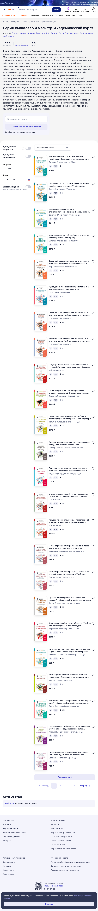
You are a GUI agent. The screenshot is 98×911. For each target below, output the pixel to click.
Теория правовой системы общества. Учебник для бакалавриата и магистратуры (70, 624)
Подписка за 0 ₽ (8, 15)
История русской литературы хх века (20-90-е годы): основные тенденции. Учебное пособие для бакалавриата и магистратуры (69, 572)
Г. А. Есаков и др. (56, 499)
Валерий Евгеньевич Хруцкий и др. (64, 396)
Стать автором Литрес (61, 840)
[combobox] (35, 9)
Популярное (47, 15)
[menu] (52, 148)
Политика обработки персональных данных (70, 862)
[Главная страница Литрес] (8, 9)
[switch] (28, 148)
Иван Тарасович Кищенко (60, 680)
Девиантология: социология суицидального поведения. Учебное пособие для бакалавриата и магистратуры (69, 443)
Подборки (70, 15)
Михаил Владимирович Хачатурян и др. (66, 732)
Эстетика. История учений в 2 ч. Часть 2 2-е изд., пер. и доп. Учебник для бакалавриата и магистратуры (69, 314)
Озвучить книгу (58, 845)
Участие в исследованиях (14, 832)
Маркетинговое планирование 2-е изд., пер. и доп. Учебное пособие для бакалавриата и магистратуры (70, 701)
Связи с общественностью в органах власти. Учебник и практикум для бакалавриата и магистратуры (69, 262)
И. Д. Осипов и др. (57, 370)
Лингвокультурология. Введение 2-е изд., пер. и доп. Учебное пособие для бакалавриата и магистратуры (70, 650)
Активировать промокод (14, 858)
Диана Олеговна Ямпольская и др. (64, 706)
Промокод (23, 15)
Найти (56, 10)
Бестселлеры (9, 862)
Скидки (60, 15)
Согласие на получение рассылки (66, 866)
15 (73, 785)
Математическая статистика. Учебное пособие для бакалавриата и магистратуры (69, 157)
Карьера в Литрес (11, 828)
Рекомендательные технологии (65, 870)
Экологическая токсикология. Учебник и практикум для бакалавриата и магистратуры (70, 417)
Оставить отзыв (21, 45)
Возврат (7, 840)
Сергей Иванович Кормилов (61, 577)
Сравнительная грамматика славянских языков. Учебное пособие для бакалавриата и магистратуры (70, 598)
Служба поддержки (11, 836)
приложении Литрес (54, 886)
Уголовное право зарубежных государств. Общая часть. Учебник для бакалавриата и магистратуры (68, 495)
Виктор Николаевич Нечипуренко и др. (66, 448)
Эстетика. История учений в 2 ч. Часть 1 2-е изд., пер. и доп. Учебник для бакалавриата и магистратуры (69, 339)
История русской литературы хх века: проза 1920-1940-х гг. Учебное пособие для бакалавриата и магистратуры (69, 547)
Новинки (35, 15)
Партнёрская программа (62, 836)
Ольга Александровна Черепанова (64, 603)
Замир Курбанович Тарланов (62, 189)
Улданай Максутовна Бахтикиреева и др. (67, 655)
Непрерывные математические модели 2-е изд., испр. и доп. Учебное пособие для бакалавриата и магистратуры (68, 753)
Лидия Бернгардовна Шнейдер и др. (65, 474)
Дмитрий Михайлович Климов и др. (64, 215)
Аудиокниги (8, 870)
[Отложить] (93, 157)
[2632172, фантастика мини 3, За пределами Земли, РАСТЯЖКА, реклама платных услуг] (49, 3)
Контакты (7, 824)
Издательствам (58, 820)
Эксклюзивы (8, 874)
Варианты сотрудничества (63, 832)
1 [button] (53, 785)
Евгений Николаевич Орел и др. (63, 758)
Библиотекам (57, 828)
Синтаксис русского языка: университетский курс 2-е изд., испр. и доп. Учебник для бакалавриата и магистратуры (69, 184)
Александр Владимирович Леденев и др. (67, 551)
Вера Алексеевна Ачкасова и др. (63, 266)
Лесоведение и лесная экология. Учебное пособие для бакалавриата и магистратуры (69, 675)
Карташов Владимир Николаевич (64, 629)
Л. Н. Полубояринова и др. (60, 318)
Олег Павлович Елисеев (59, 292)
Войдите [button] (9, 803)
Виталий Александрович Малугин (64, 162)
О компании (8, 820)
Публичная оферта (59, 858)
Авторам (55, 824)
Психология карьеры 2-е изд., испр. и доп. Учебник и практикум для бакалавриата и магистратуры (68, 469)
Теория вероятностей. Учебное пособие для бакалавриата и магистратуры (69, 236)
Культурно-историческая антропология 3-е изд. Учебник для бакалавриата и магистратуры (69, 288)
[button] (85, 786)
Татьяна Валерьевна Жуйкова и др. (64, 422)
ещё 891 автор (10, 36)
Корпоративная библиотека (63, 849)
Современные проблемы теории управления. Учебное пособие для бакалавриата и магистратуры (69, 727)
